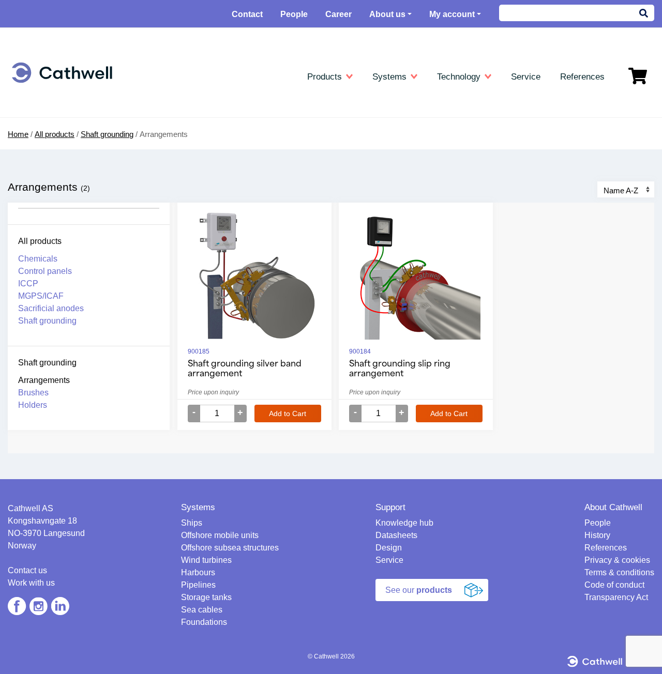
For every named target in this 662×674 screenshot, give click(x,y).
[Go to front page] (62, 72)
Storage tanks (49, 208)
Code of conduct (614, 584)
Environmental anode (273, 163)
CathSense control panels (281, 193)
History (597, 535)
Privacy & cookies (617, 560)
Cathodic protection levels (493, 133)
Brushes (33, 392)
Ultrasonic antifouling (61, 277)
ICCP (247, 268)
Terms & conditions (619, 572)
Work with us (31, 582)
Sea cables (45, 223)
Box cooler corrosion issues (497, 193)
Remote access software (492, 223)
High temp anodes (268, 148)
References (605, 547)
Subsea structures (57, 148)
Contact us (27, 570)
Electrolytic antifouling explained (504, 208)
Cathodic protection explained (500, 118)
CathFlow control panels (278, 178)
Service (389, 560)
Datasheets (260, 103)
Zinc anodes (258, 133)
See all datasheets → (274, 238)
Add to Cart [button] (287, 413)
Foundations (46, 238)
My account (452, 14)
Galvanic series (476, 178)
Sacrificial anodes (267, 283)
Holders (32, 405)
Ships (35, 118)
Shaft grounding (47, 320)
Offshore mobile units (62, 133)
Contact (247, 14)
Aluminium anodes (269, 118)
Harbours (41, 178)
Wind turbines (49, 163)
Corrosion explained (484, 163)
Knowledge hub (480, 103)
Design (388, 547)
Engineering (49, 103)
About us (387, 14)
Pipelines (41, 193)
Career (338, 14)
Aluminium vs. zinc (482, 148)
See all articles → (479, 238)
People (294, 14)
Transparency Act (616, 597)
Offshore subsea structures (230, 547)
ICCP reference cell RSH (280, 223)
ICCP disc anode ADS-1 (279, 208)
